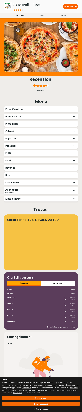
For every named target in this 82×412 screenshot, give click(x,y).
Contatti (63, 15)
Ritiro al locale (58, 283)
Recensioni (20, 15)
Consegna (24, 283)
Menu (42, 15)
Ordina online (70, 6)
